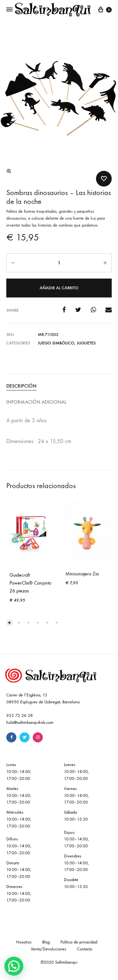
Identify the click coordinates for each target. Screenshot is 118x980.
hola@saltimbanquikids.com (29, 722)
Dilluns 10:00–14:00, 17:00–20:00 (18, 846)
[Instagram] (38, 737)
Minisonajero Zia (82, 574)
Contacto (84, 949)
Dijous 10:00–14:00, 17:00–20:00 (76, 839)
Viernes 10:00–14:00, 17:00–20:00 (76, 795)
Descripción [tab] (21, 386)
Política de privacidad (78, 942)
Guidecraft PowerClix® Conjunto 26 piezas (30, 583)
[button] (8, 171)
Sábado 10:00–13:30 (76, 816)
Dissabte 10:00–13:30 (76, 883)
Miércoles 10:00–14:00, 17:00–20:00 (18, 819)
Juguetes (86, 343)
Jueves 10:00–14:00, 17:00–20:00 (76, 771)
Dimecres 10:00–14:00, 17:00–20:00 (18, 893)
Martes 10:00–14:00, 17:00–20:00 (18, 795)
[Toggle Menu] (9, 9)
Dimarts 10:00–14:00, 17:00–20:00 (18, 869)
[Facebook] (11, 737)
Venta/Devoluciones (48, 949)
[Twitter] (25, 737)
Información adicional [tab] (36, 402)
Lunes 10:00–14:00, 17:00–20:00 (18, 771)
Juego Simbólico (56, 343)
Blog (46, 942)
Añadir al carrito (59, 288)
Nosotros (23, 942)
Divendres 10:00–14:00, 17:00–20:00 (76, 863)
